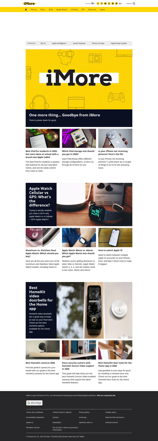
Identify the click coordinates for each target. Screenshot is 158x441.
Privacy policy (84, 412)
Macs (43, 9)
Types (102, 9)
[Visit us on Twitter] (101, 3)
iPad (51, 9)
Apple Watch (61, 9)
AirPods (74, 9)
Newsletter (57, 422)
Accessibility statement (35, 417)
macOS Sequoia (79, 43)
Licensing (82, 417)
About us (29, 422)
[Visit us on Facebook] (98, 3)
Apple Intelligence (59, 43)
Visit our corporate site (106, 395)
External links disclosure (114, 417)
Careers (56, 417)
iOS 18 (42, 43)
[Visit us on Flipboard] (116, 3)
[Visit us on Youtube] (105, 3)
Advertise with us (85, 422)
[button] (131, 3)
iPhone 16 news (98, 43)
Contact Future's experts (62, 412)
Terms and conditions (34, 412)
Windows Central (32, 427)
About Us (92, 9)
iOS (83, 9)
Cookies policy (110, 412)
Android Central (111, 422)
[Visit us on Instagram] (109, 3)
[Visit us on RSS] (112, 3)
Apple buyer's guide (119, 43)
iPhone (34, 9)
